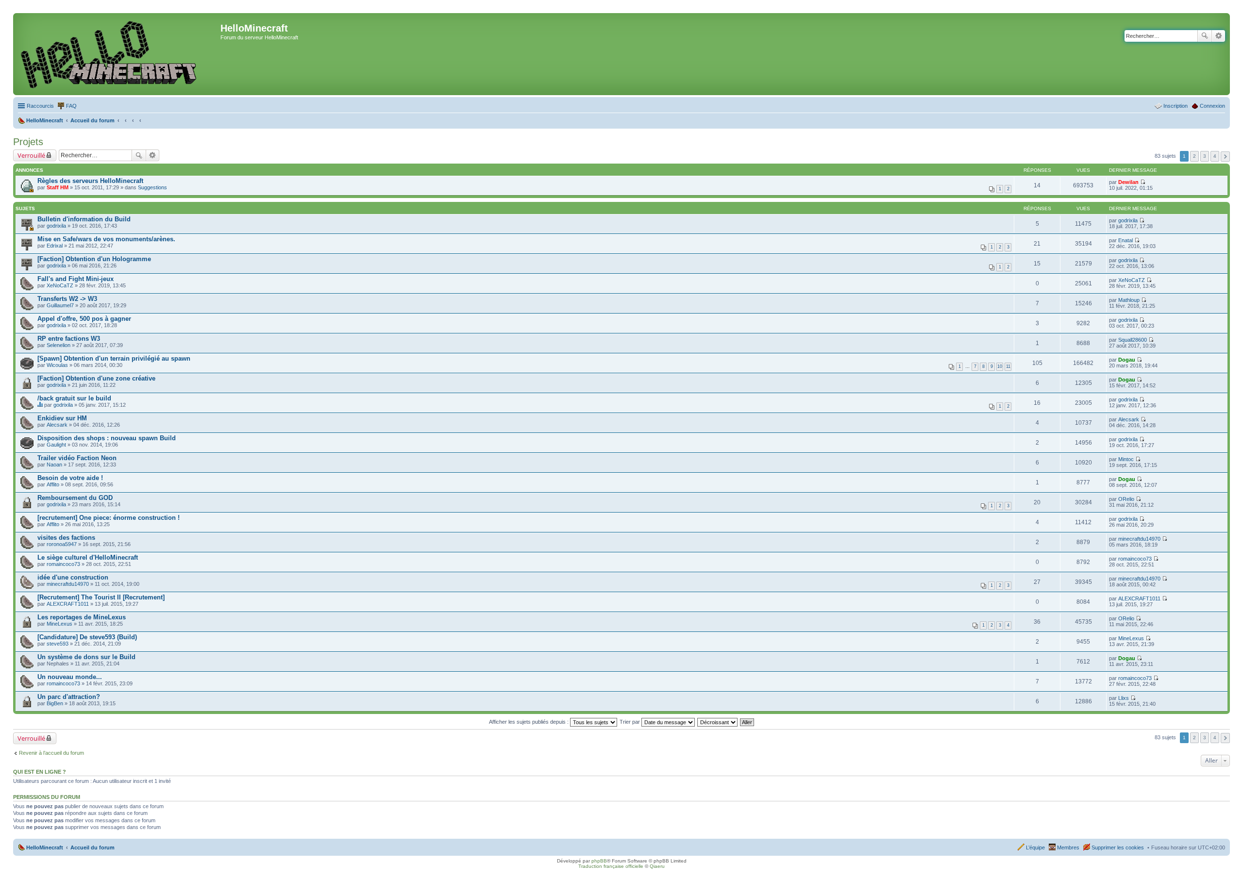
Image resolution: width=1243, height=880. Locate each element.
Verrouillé (31, 155)
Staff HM (57, 187)
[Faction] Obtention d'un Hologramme (94, 259)
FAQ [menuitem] (71, 106)
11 (1008, 366)
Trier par (630, 722)
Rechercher (1204, 36)
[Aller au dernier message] (1142, 182)
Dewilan (1128, 182)
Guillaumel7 (60, 305)
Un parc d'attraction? (68, 696)
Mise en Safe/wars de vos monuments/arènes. (106, 239)
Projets (28, 141)
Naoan (54, 464)
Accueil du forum (92, 847)
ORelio (1126, 499)
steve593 (57, 644)
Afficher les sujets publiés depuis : (529, 722)
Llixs (1123, 698)
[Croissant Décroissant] (718, 722)
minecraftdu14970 (1139, 539)
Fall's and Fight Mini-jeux (75, 278)
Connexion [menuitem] (1212, 106)
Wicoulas (57, 365)
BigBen (55, 703)
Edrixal (55, 246)
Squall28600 (1132, 340)
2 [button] (1194, 156)
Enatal (1125, 240)
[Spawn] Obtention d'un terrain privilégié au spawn (113, 358)
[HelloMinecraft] (118, 54)
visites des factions (66, 537)
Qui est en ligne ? (39, 772)
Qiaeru (657, 866)
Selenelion (58, 345)
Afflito (53, 484)
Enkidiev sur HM (62, 418)
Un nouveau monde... (69, 677)
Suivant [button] (1225, 156)
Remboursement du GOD (75, 497)
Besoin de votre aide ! (70, 478)
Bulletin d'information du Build (84, 219)
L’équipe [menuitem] (1035, 847)
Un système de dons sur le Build (86, 657)
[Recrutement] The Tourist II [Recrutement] (101, 597)
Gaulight (56, 445)
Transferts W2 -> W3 (67, 298)
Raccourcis (40, 106)
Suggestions (152, 187)
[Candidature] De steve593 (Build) (87, 637)
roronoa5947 (62, 544)
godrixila (56, 226)
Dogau (1126, 360)
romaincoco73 (63, 564)
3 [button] (1204, 156)
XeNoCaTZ (60, 285)
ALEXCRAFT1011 (68, 604)
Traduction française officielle (610, 866)
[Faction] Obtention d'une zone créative (96, 378)
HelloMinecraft (44, 847)
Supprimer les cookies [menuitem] (1118, 847)
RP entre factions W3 (68, 338)
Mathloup (1129, 300)
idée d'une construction (72, 577)
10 (999, 366)
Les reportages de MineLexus (81, 617)
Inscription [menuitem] (1175, 106)
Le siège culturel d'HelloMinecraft (87, 557)
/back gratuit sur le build (74, 398)
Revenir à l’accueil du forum (51, 753)
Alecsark (57, 425)
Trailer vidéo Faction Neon (77, 458)
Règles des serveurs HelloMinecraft (90, 180)
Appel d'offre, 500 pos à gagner (84, 318)
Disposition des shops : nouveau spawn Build (106, 438)
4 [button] (1214, 156)
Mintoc (1126, 459)
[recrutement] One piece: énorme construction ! (108, 517)
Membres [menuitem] (1068, 847)
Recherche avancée (1218, 36)
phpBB (599, 860)
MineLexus (59, 624)
